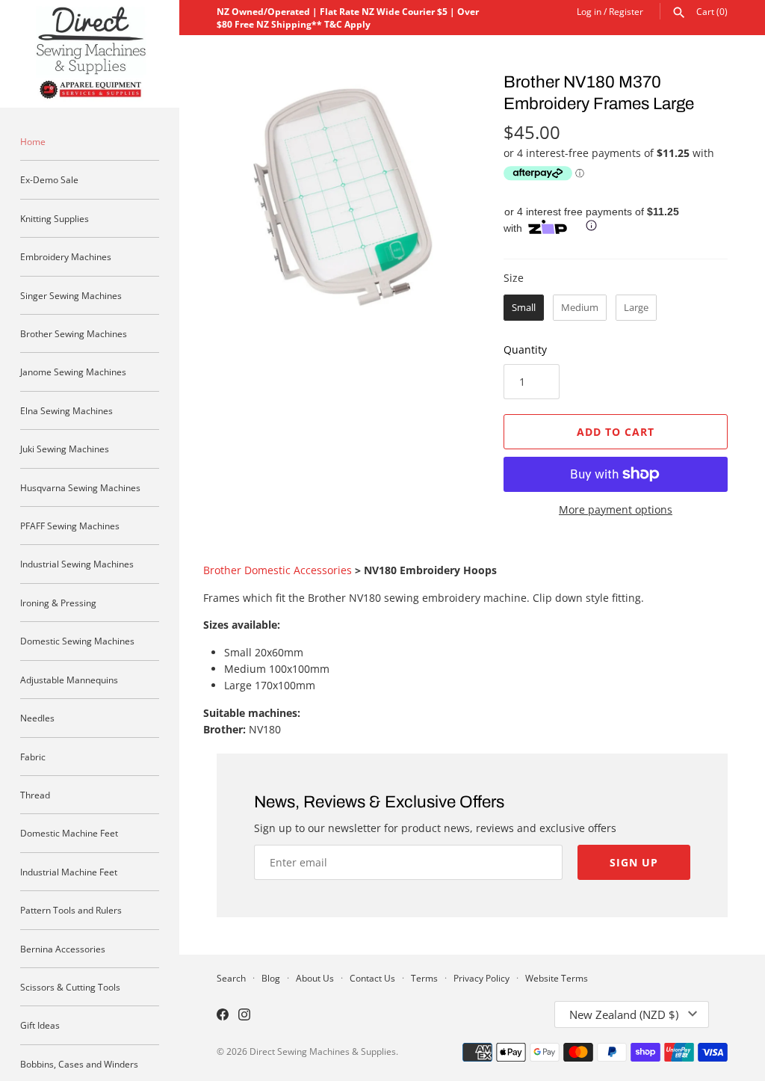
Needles (37, 718)
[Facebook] (223, 1016)
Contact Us (372, 978)
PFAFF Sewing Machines (70, 526)
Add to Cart (615, 432)
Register (626, 11)
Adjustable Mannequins (69, 680)
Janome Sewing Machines (73, 372)
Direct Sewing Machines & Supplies (323, 1051)
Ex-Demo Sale (49, 179)
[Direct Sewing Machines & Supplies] (89, 54)
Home (33, 141)
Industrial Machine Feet (68, 872)
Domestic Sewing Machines (77, 641)
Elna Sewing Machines (66, 410)
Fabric (33, 757)
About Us (315, 978)
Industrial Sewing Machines (77, 564)
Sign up (634, 862)
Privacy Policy (481, 978)
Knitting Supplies (54, 218)
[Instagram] (244, 1016)
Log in (589, 11)
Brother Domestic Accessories (277, 570)
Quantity (525, 349)
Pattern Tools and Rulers (71, 910)
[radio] (524, 308)
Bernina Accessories (62, 949)
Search (231, 978)
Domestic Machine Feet (69, 833)
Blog (270, 978)
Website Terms (556, 978)
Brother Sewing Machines (73, 333)
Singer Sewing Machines (71, 295)
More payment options (615, 509)
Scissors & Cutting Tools (70, 987)
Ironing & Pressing (58, 603)
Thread (35, 795)
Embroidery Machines (65, 256)
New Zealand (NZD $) (623, 1014)
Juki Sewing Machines (64, 449)
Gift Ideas (40, 1025)
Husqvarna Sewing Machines (80, 487)
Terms (424, 978)
